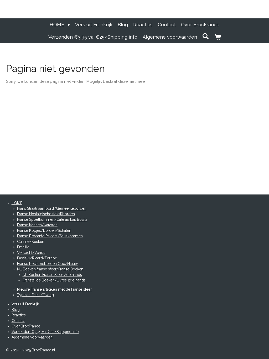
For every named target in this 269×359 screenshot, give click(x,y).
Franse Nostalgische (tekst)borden (46, 214)
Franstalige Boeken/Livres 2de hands (54, 280)
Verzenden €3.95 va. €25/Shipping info (45, 332)
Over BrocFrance (26, 326)
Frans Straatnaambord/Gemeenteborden (51, 208)
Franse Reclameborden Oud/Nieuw (47, 263)
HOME (17, 203)
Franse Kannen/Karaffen (37, 225)
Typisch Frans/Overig (35, 295)
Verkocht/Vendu (31, 252)
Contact (18, 321)
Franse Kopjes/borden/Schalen (44, 230)
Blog (16, 309)
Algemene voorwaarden (32, 337)
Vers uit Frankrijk (25, 304)
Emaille (23, 247)
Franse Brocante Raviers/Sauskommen (50, 236)
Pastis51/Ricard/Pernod (37, 258)
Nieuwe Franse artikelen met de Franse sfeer (54, 289)
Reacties (19, 315)
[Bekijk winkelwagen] (217, 37)
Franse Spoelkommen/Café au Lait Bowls (52, 219)
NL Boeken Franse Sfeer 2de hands (52, 275)
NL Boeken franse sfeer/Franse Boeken (50, 269)
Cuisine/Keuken (30, 241)
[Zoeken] (205, 36)
